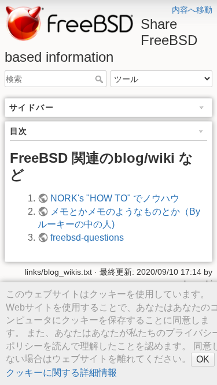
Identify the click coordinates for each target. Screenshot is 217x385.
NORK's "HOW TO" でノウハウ (114, 198)
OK (202, 359)
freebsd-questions (87, 237)
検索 (100, 79)
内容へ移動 (192, 9)
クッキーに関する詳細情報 (61, 372)
